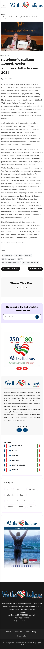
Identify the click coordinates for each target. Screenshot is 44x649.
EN (25, 368)
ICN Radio (18, 255)
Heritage (19, 489)
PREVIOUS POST (11, 269)
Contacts (18, 632)
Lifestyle (10, 495)
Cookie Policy (31, 632)
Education (28, 501)
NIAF (20, 259)
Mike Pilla (27, 255)
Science (10, 507)
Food (21, 507)
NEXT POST (36, 269)
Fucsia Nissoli (7, 255)
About (8, 632)
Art (8, 489)
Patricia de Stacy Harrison (11, 262)
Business (32, 489)
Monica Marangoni (8, 259)
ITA (19, 368)
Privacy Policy (21, 636)
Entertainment (12, 501)
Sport (22, 495)
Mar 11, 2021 (5, 55)
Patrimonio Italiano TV (30, 262)
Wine (31, 507)
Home (3, 14)
